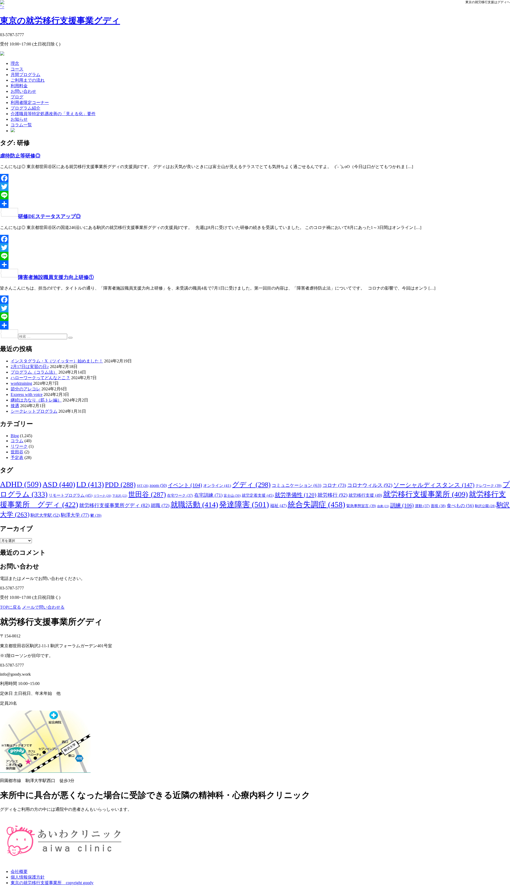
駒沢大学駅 (45, 515)
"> (60, 15)
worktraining (21, 383)
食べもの (460, 505)
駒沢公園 (485, 506)
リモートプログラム (70, 495)
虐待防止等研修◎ (20, 155)
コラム (17, 440)
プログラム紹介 (25, 108)
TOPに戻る (10, 607)
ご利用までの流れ (28, 80)
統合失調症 (316, 504)
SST (142, 486)
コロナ (334, 485)
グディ (251, 484)
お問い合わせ (23, 91)
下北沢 (119, 495)
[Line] (255, 195)
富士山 (232, 496)
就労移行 (332, 495)
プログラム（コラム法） (34, 372)
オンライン (217, 485)
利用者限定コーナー (30, 102)
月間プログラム (25, 74)
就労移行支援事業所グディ (114, 505)
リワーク (19, 446)
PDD (120, 484)
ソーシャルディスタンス (433, 485)
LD (90, 484)
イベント (185, 485)
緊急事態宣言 (361, 506)
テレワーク (488, 485)
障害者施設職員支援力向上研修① (56, 277)
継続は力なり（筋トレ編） (36, 400)
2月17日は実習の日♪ (30, 366)
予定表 (17, 457)
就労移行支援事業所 (425, 494)
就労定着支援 (258, 495)
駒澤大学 (75, 515)
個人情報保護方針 (28, 877)
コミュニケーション (296, 485)
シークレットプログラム (34, 411)
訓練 (402, 505)
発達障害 (244, 504)
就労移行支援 (365, 495)
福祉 (278, 505)
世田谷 (17, 452)
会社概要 (19, 871)
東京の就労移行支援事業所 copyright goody (52, 882)
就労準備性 (295, 495)
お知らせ (19, 119)
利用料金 (19, 85)
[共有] (255, 203)
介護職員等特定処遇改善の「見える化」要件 (53, 113)
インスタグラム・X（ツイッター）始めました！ (57, 361)
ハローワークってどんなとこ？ (40, 377)
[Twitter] (255, 186)
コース (17, 69)
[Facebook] (255, 178)
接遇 (15, 405)
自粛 (383, 506)
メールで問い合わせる (43, 607)
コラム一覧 (21, 125)
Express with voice (26, 394)
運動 (422, 506)
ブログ (17, 97)
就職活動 (194, 504)
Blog (15, 435)
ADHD (20, 484)
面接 (438, 506)
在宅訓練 (208, 495)
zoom (158, 485)
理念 (15, 63)
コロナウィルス (369, 485)
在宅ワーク (180, 495)
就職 (160, 505)
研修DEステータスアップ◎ (49, 216)
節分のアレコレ (25, 389)
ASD (58, 484)
